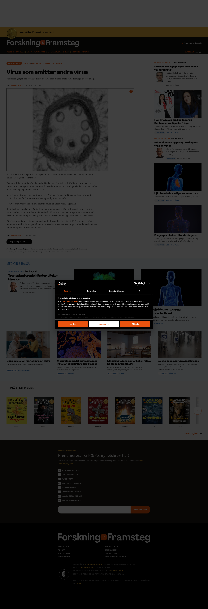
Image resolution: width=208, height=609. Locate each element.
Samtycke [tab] (67, 291)
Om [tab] (140, 291)
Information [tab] (91, 291)
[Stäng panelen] (149, 284)
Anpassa (102, 324)
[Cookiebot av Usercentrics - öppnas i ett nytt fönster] (135, 283)
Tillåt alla (135, 324)
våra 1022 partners (70, 301)
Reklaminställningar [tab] (116, 291)
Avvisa (72, 324)
